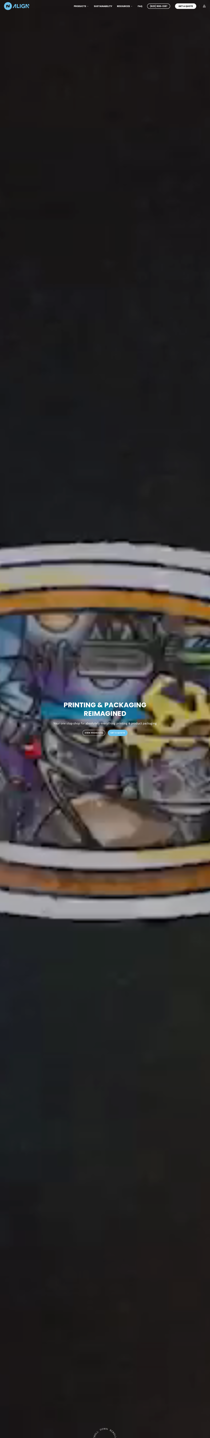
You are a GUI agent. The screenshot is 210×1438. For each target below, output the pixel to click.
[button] (93, 733)
